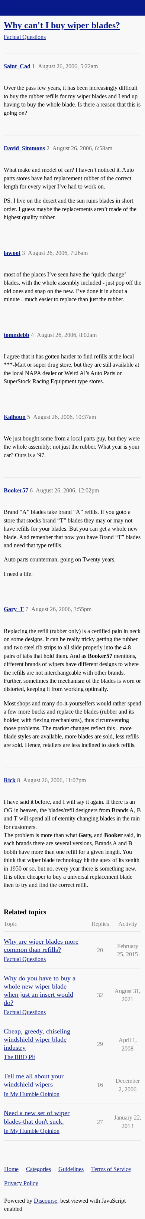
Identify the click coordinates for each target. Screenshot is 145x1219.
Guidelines (71, 1169)
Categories (38, 1169)
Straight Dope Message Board (39, 7)
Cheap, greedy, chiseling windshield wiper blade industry (37, 1039)
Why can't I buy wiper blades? (62, 25)
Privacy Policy (21, 1183)
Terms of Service (111, 1169)
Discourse (45, 1200)
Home (11, 1169)
